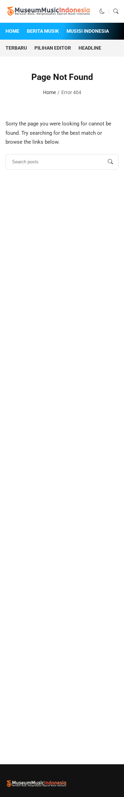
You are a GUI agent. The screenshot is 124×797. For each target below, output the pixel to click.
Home (12, 31)
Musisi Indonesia (87, 31)
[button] (102, 11)
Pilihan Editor (52, 48)
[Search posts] (110, 162)
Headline (90, 48)
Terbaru (16, 48)
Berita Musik (43, 31)
